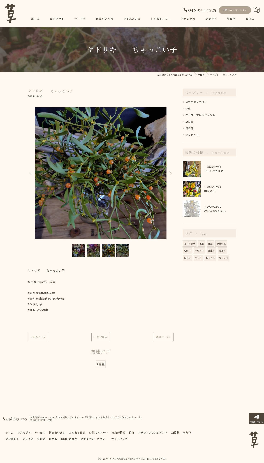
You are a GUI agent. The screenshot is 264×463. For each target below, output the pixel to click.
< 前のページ (38, 337)
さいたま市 (189, 243)
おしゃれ (210, 257)
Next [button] (170, 173)
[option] (101, 173)
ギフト (198, 257)
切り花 (189, 128)
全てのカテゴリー (196, 102)
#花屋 (101, 364)
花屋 (201, 243)
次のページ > (163, 337)
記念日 (222, 250)
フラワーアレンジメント (200, 115)
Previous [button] (31, 173)
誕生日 (211, 250)
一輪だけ (199, 250)
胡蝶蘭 (189, 122)
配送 (210, 243)
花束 (188, 108)
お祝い (187, 257)
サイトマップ (119, 439)
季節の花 (221, 243)
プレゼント (192, 135)
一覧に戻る (100, 337)
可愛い (187, 250)
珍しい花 (223, 257)
